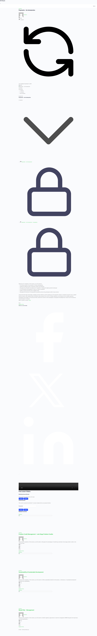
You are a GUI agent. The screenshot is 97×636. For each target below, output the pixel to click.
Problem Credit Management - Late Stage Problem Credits (36, 534)
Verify (26, 509)
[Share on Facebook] (48, 366)
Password (21, 506)
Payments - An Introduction (27, 161)
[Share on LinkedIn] (48, 471)
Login (30, 300)
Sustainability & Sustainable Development (31, 572)
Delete (26, 498)
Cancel (21, 498)
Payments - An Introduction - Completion (29, 222)
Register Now (21, 304)
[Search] (91, 6)
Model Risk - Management (26, 610)
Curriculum (21, 89)
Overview (20, 87)
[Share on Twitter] (48, 411)
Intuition (20, 8)
